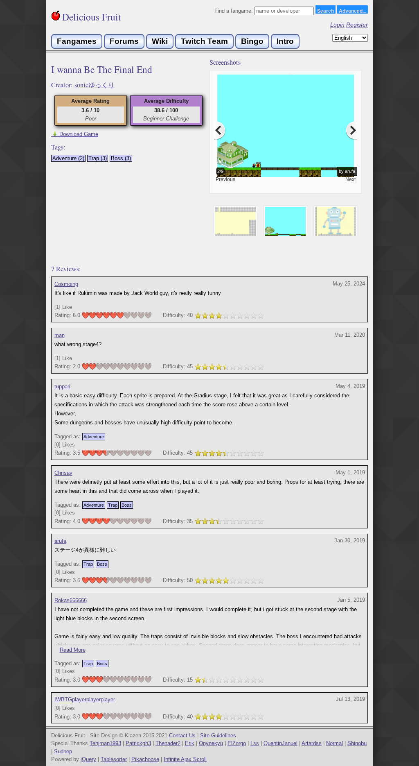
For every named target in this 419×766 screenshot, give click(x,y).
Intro (285, 41)
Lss (254, 743)
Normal (334, 743)
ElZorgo (237, 743)
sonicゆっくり (94, 84)
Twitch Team (204, 41)
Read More (73, 650)
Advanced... (352, 10)
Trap (112, 505)
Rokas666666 (70, 600)
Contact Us (182, 735)
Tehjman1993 (105, 743)
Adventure (93, 436)
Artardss (312, 743)
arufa (60, 541)
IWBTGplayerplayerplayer (84, 699)
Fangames (77, 41)
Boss (127, 505)
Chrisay (63, 473)
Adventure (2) (68, 158)
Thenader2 (167, 743)
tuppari (62, 386)
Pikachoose (145, 759)
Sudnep (63, 751)
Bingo (252, 41)
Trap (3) (97, 158)
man (59, 335)
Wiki (160, 41)
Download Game (74, 134)
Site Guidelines (218, 735)
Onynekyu (211, 743)
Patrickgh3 (138, 743)
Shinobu (357, 743)
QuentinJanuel (280, 743)
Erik (189, 743)
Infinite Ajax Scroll (185, 759)
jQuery (88, 759)
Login (337, 24)
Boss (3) (121, 158)
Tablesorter (114, 759)
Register (357, 24)
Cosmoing (66, 284)
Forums (124, 41)
